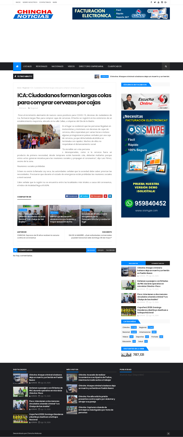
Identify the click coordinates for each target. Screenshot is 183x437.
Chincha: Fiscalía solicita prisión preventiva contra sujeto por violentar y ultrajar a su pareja (97, 399)
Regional (26, 88)
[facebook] (151, 2)
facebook (110, 250)
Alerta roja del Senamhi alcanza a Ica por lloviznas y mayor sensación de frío (63, 219)
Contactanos (45, 2)
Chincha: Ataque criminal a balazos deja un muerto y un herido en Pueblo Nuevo (140, 76)
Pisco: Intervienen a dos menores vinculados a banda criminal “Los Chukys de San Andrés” (32, 218)
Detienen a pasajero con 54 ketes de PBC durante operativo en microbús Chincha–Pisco (152, 284)
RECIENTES (133, 263)
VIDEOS (71, 66)
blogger (91, 250)
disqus (101, 250)
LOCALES (27, 66)
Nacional (126, 332)
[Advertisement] (91, 42)
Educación (127, 341)
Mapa (55, 2)
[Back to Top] (168, 433)
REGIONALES (41, 66)
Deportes (140, 337)
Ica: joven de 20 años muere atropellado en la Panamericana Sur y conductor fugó (96, 218)
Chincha (97, 76)
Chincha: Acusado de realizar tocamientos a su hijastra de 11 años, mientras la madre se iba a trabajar (95, 377)
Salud (140, 341)
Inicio (18, 2)
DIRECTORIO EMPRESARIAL (91, 66)
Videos (125, 337)
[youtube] (158, 2)
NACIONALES (58, 66)
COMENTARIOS (158, 263)
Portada (155, 337)
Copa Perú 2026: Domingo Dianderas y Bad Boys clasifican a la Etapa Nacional (152, 310)
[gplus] (165, 2)
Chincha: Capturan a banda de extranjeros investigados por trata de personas (96, 410)
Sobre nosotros (30, 2)
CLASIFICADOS (115, 66)
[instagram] (162, 2)
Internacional (144, 332)
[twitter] (154, 2)
